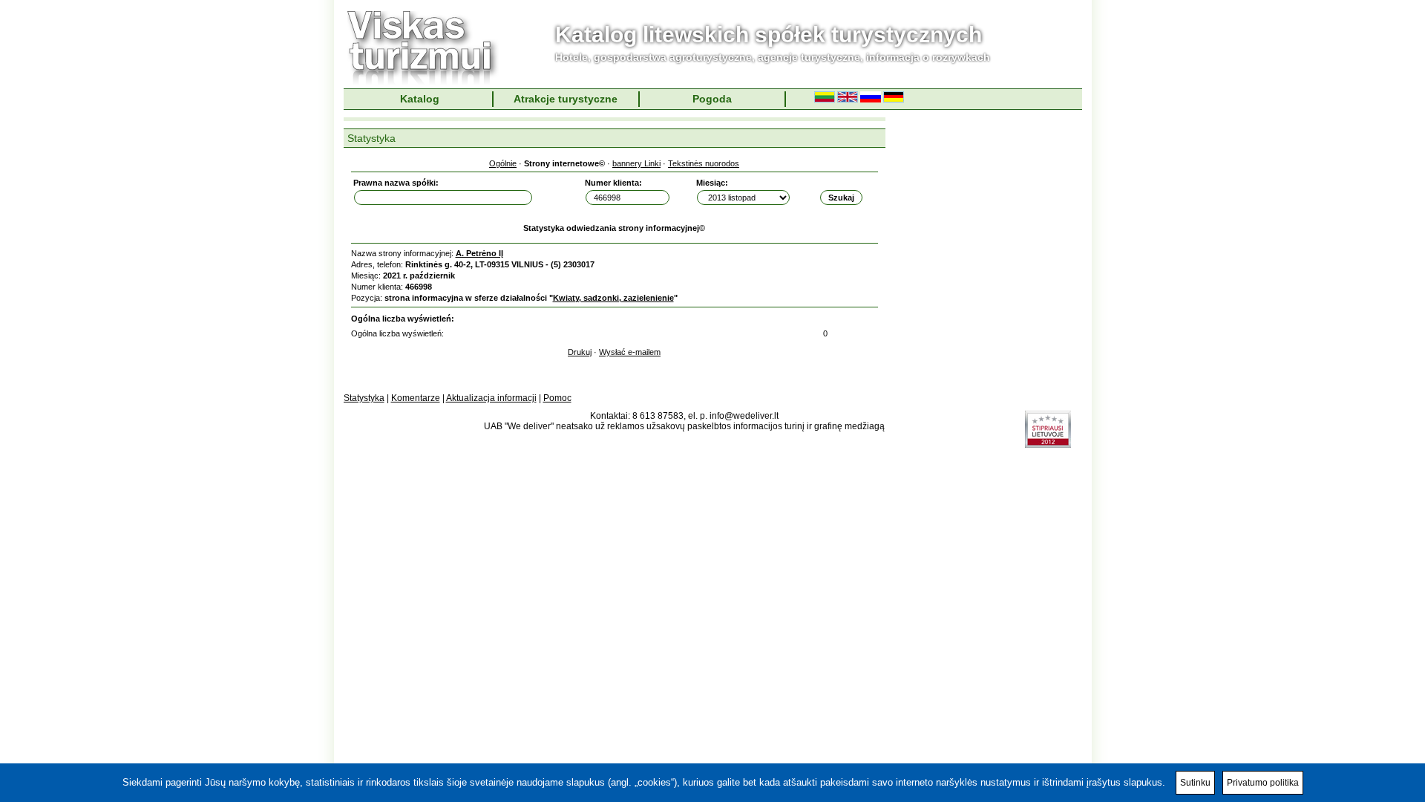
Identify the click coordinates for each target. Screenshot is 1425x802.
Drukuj (580, 352)
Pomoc (557, 398)
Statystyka (364, 398)
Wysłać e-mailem (630, 352)
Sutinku (1195, 782)
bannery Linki (636, 163)
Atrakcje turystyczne (566, 99)
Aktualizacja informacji (491, 398)
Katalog (419, 99)
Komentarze (415, 398)
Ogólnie (503, 163)
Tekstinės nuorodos (703, 163)
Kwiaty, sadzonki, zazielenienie (613, 297)
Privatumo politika (1263, 782)
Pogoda (712, 99)
